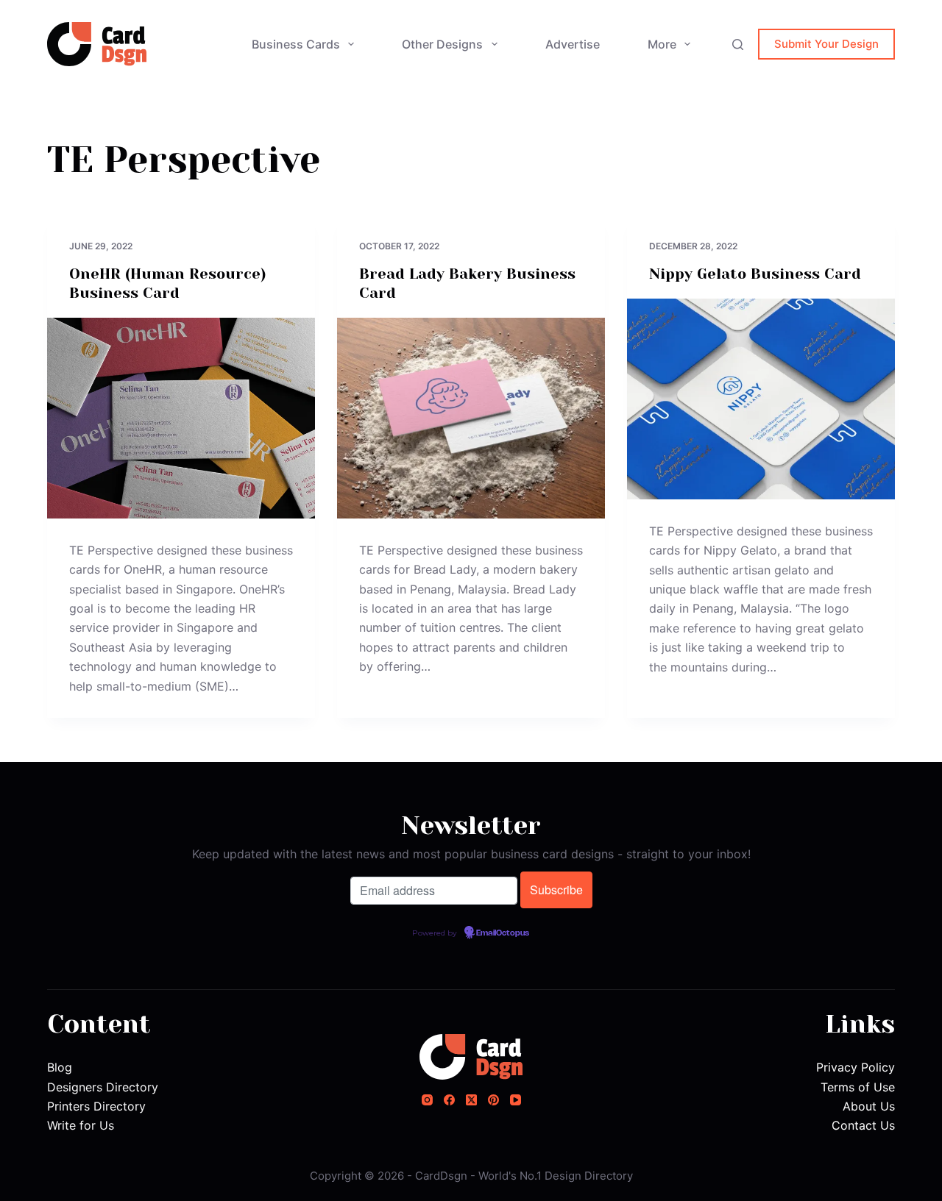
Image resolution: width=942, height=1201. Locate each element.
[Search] (737, 44)
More (662, 44)
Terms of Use (858, 1087)
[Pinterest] (493, 1099)
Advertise (572, 44)
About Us (869, 1106)
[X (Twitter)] (471, 1099)
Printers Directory (96, 1106)
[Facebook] (449, 1099)
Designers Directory (102, 1087)
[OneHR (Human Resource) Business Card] (181, 418)
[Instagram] (427, 1099)
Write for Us (80, 1125)
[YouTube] (515, 1099)
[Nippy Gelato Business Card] (761, 399)
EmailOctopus (502, 933)
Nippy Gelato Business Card (755, 273)
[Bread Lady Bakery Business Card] (471, 418)
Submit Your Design (826, 44)
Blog (59, 1067)
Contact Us (863, 1125)
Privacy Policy (855, 1067)
